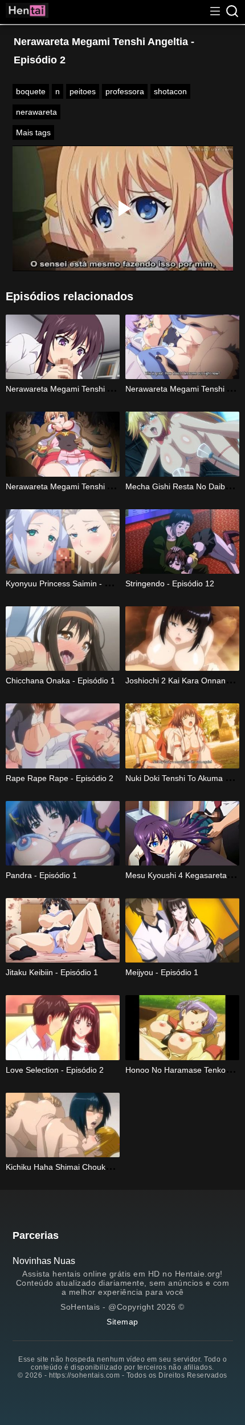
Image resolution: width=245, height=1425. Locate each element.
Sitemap (122, 1321)
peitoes (83, 91)
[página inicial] (27, 12)
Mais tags (33, 132)
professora (124, 91)
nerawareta (36, 111)
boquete (31, 91)
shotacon (170, 91)
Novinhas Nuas (44, 1261)
